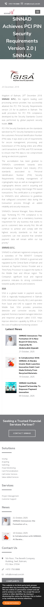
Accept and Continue (12, 603)
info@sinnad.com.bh (15, 574)
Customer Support (9, 499)
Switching (5, 465)
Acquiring (5, 462)
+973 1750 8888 (13, 569)
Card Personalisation (10, 471)
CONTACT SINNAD (22, 433)
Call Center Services (9, 474)
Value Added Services (10, 477)
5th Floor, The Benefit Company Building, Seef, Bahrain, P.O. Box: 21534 (20, 561)
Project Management (10, 496)
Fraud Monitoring (9, 468)
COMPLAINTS (12, 581)
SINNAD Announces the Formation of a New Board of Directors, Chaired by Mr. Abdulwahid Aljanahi (30, 341)
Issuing (4, 459)
